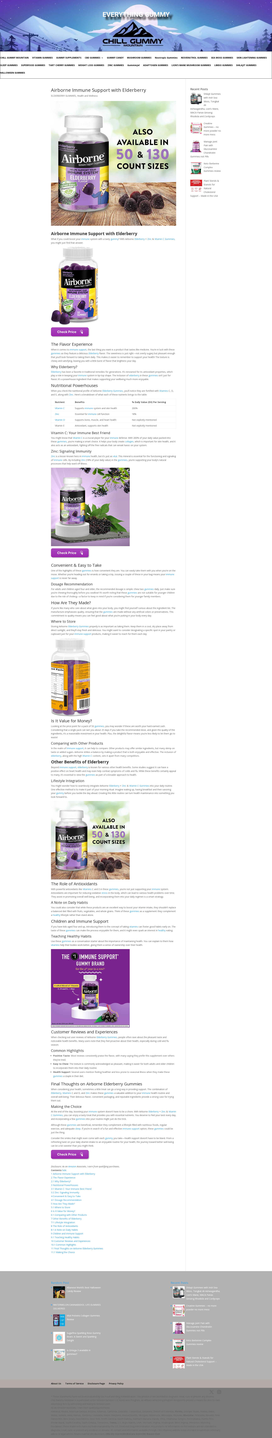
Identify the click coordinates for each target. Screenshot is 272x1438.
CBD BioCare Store (131, 1433)
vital (115, 456)
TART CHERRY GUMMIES (62, 65)
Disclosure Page (96, 1383)
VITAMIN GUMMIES (42, 58)
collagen (129, 441)
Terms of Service (74, 1383)
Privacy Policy (116, 1383)
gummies (55, 353)
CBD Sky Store (113, 1433)
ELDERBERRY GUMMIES (63, 95)
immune (85, 238)
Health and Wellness (87, 95)
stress (105, 892)
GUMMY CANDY (115, 58)
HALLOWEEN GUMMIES (12, 73)
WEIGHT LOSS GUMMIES (91, 65)
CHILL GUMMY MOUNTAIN (14, 58)
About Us (56, 1383)
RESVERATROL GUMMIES (194, 58)
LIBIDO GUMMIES (223, 65)
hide (64, 1170)
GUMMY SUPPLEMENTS (68, 58)
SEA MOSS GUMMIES (222, 58)
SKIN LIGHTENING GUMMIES (252, 58)
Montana (188, 1415)
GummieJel (133, 65)
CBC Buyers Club (151, 1433)
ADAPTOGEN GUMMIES (155, 65)
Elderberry (139, 238)
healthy (56, 914)
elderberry (134, 375)
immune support (78, 349)
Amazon (72, 1166)
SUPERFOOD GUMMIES (33, 65)
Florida (178, 1411)
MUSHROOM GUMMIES (139, 58)
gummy (114, 238)
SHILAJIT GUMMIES (246, 65)
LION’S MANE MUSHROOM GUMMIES (191, 65)
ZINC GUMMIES (116, 65)
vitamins (133, 926)
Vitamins (163, 390)
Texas (113, 1422)
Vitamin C (159, 238)
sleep (78, 1128)
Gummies (170, 238)
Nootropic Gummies (166, 58)
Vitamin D (60, 419)
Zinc (149, 238)
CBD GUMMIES (92, 58)
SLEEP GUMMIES (9, 65)
